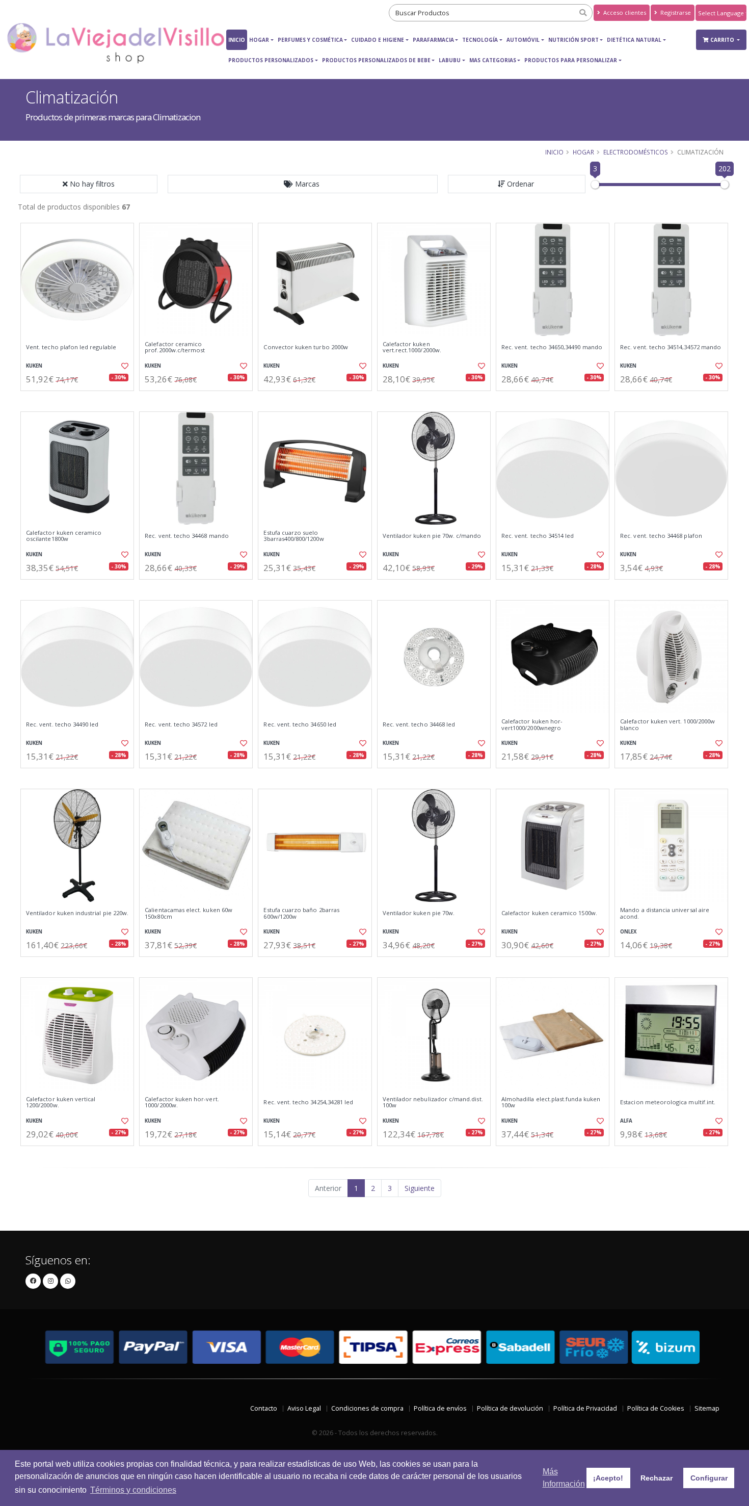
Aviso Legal (304, 1408)
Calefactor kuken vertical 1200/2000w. (60, 1102)
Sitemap (706, 1408)
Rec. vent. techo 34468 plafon (661, 536)
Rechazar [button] (656, 1478)
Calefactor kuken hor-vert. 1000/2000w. (182, 1102)
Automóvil (523, 39)
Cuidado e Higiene (377, 39)
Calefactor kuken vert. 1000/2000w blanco (667, 724)
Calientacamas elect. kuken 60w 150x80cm (188, 913)
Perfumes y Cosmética (310, 39)
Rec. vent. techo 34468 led (419, 724)
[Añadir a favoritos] (123, 366)
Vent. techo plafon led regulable (71, 347)
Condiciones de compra (367, 1408)
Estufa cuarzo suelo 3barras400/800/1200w (293, 536)
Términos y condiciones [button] (133, 1490)
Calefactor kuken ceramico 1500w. (549, 913)
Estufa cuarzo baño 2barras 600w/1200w (301, 913)
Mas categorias (492, 60)
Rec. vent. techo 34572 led (181, 724)
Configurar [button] (709, 1478)
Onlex (628, 931)
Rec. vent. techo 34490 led (62, 724)
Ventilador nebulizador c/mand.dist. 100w (433, 1102)
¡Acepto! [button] (608, 1478)
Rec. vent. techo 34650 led (299, 724)
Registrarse (675, 12)
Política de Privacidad (585, 1408)
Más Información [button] (564, 1477)
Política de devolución (510, 1408)
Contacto (263, 1408)
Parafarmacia (433, 39)
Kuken (34, 365)
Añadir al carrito (80, 399)
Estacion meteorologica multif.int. (667, 1102)
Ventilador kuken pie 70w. (418, 913)
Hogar (259, 39)
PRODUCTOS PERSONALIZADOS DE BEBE (376, 60)
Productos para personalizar (570, 60)
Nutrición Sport (573, 39)
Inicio (236, 39)
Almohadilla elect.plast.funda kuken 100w (550, 1102)
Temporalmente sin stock (434, 588)
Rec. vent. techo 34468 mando (187, 536)
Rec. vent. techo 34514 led (537, 536)
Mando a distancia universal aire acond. (664, 913)
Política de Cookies (655, 1408)
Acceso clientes (624, 12)
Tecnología (480, 39)
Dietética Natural (634, 39)
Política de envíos (440, 1408)
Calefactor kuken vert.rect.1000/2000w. (412, 347)
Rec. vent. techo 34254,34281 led (308, 1102)
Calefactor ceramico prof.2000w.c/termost (175, 347)
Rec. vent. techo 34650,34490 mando (551, 347)
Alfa (626, 1121)
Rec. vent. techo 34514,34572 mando (670, 347)
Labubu (450, 60)
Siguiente (420, 1188)
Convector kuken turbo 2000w (305, 347)
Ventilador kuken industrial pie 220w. (77, 913)
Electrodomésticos (635, 152)
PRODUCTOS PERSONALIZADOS (270, 60)
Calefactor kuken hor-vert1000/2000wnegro (532, 724)
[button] (303, 184)
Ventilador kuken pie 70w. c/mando (432, 536)
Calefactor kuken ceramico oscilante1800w (63, 536)
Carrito (723, 39)
